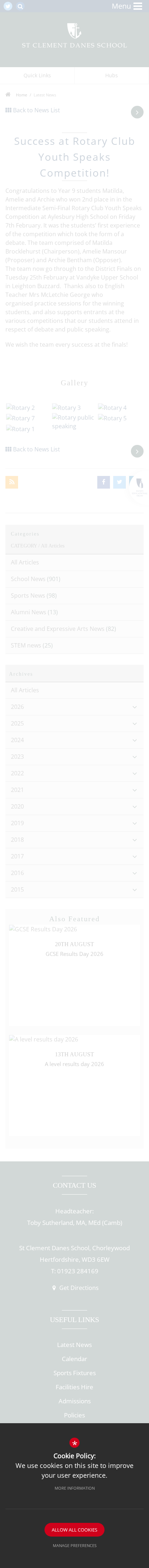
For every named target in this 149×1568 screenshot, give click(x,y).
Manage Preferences (75, 1545)
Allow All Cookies (74, 1529)
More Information (75, 1488)
